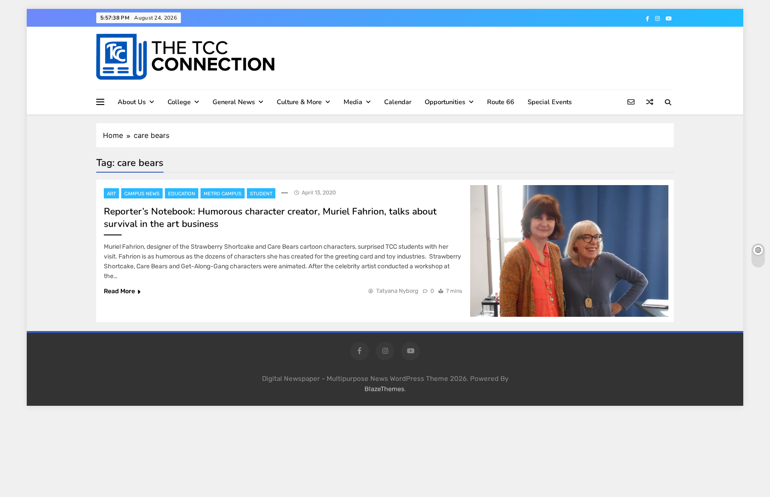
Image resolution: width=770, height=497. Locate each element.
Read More (119, 291)
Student (261, 194)
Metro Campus (223, 194)
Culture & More (299, 101)
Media (353, 101)
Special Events (550, 101)
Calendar (397, 101)
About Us (132, 101)
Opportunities (445, 101)
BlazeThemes (384, 389)
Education (181, 194)
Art (111, 194)
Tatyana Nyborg (397, 290)
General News (234, 101)
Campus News (142, 194)
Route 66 (500, 101)
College (179, 101)
